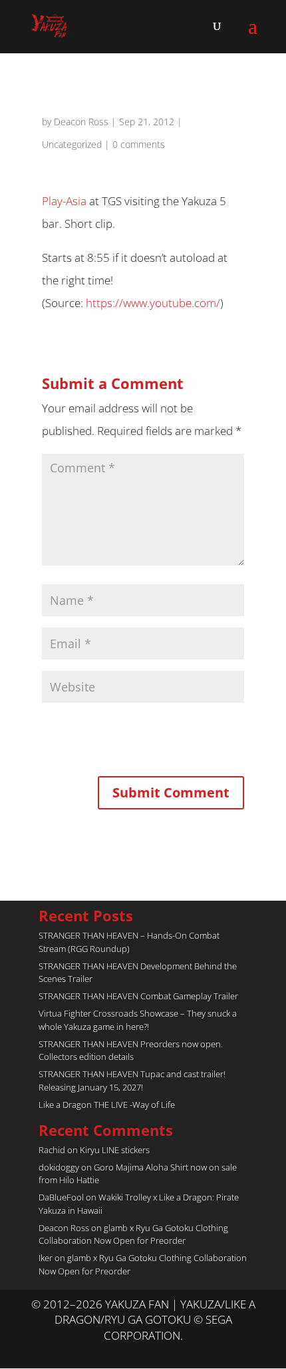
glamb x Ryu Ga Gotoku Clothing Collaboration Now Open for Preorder (133, 1234)
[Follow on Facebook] (156, 1352)
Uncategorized (72, 144)
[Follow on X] (129, 1352)
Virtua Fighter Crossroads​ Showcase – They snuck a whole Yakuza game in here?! (138, 1020)
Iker (46, 1258)
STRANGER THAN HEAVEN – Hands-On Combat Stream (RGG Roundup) (129, 942)
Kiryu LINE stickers (115, 1150)
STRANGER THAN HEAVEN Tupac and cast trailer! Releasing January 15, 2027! (132, 1080)
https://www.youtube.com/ (153, 302)
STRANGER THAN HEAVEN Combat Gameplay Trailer (138, 996)
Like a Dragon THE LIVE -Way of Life (107, 1105)
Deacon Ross (81, 121)
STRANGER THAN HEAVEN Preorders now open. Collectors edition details (131, 1050)
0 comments (138, 144)
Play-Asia (64, 201)
